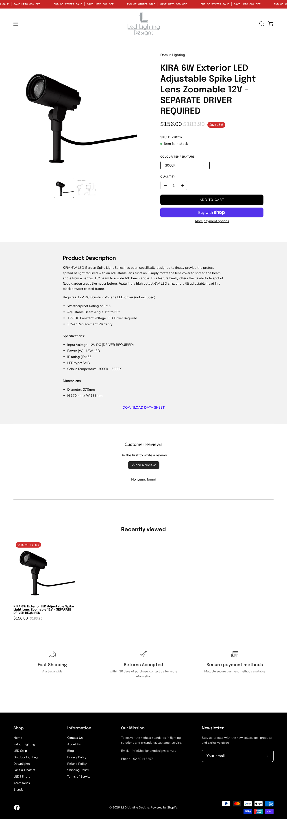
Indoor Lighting (24, 744)
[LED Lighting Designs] (143, 23)
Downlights (21, 763)
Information (79, 728)
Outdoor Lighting (25, 757)
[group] (143, 580)
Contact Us (75, 738)
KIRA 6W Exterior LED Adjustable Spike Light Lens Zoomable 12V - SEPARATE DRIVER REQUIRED (43, 609)
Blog (70, 751)
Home (17, 738)
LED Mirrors (21, 776)
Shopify (172, 808)
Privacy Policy (76, 757)
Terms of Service (78, 776)
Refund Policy (77, 763)
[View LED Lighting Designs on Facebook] (16, 807)
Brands (18, 789)
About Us (74, 744)
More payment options (212, 221)
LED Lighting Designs (135, 808)
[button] (261, 23)
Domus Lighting (172, 54)
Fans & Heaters (24, 770)
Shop (18, 728)
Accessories (21, 783)
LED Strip (20, 751)
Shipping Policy (78, 770)
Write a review (144, 465)
